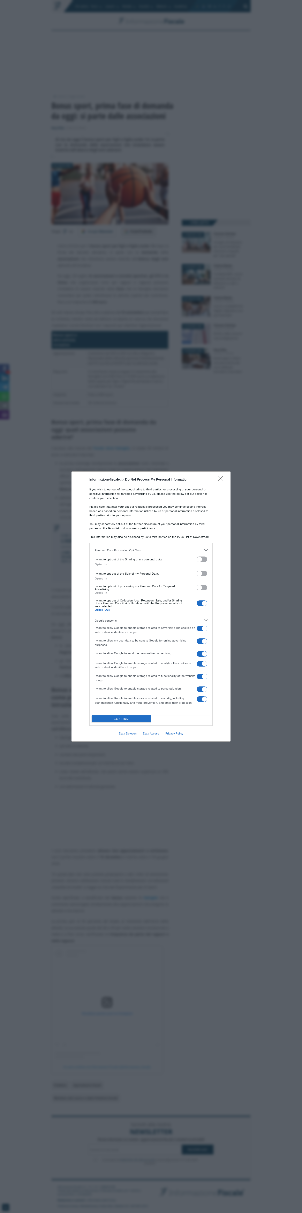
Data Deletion (128, 733)
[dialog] (151, 606)
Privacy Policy (174, 733)
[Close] (222, 480)
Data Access (151, 733)
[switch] (202, 559)
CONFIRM (121, 719)
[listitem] (151, 550)
